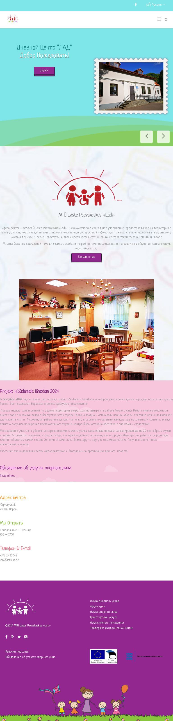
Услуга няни (97, 606)
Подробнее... (7, 476)
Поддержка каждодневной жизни (111, 628)
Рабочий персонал (17, 651)
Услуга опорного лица (103, 612)
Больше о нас (86, 257)
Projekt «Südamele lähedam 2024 (29, 391)
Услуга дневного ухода (104, 601)
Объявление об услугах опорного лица (35, 468)
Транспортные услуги (103, 617)
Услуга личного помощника (107, 622)
